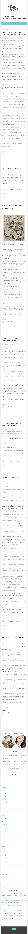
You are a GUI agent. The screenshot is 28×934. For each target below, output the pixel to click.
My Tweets (4, 770)
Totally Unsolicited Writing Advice (10, 915)
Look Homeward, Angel (12, 168)
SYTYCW (20, 662)
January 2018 (4, 824)
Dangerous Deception (6, 895)
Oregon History (18, 902)
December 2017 (5, 827)
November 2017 (5, 830)
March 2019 (4, 796)
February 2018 (4, 821)
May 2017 (3, 849)
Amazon (3, 50)
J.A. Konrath (22, 280)
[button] (8, 742)
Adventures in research (6, 893)
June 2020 (4, 790)
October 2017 (4, 833)
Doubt (13, 895)
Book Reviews (14, 893)
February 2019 (4, 799)
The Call (14, 761)
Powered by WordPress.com (13, 931)
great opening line (6, 516)
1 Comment (9, 212)
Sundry (18, 911)
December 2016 (5, 864)
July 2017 (3, 843)
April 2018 (4, 815)
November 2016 (5, 868)
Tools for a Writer (20, 913)
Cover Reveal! (21, 893)
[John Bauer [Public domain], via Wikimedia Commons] (14, 348)
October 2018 (4, 809)
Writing (9, 918)
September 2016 (5, 874)
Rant (9, 908)
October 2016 (4, 871)
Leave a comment (10, 38)
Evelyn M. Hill (14, 16)
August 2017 (4, 840)
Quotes (10, 905)
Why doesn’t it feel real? (13, 638)
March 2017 (4, 855)
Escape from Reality (20, 895)
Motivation (12, 902)
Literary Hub (18, 277)
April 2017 (4, 852)
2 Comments (9, 429)
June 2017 (4, 846)
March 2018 (4, 818)
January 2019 (4, 802)
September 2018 (5, 812)
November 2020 (5, 784)
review (22, 244)
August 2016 (4, 877)
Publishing (4, 905)
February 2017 (4, 858)
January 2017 (4, 861)
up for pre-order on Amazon (8, 352)
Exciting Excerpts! (5, 897)
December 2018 (5, 805)
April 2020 (4, 793)
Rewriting (12, 908)
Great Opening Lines (10, 478)
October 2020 (4, 787)
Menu (15, 23)
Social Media (12, 911)
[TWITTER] (13, 929)
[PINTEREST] (15, 929)
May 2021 (3, 781)
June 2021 (4, 777)
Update (20, 915)
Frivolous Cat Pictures (14, 898)
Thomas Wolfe (16, 182)
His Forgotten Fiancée (6, 755)
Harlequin (9, 51)
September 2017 (5, 836)
